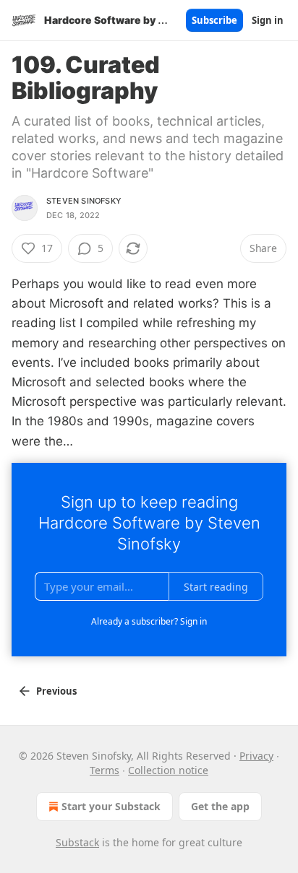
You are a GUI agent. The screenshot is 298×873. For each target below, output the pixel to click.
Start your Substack (111, 806)
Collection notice (168, 770)
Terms (104, 770)
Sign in (268, 20)
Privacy (256, 756)
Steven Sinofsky (84, 201)
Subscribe (214, 20)
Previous (56, 691)
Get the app (220, 806)
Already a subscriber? (149, 621)
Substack (77, 842)
